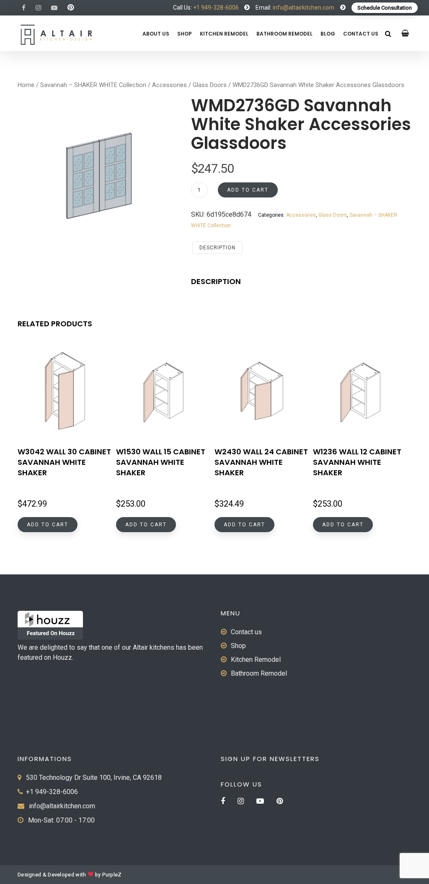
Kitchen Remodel (224, 33)
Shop (184, 33)
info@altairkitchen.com (302, 7)
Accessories (169, 85)
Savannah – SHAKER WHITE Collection (93, 85)
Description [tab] (217, 248)
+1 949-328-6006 (216, 7)
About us (155, 33)
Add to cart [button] (47, 525)
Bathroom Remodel (284, 33)
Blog (327, 33)
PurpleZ (112, 875)
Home (26, 85)
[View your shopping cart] (405, 33)
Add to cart (248, 190)
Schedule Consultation (384, 8)
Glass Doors (210, 85)
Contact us (360, 33)
